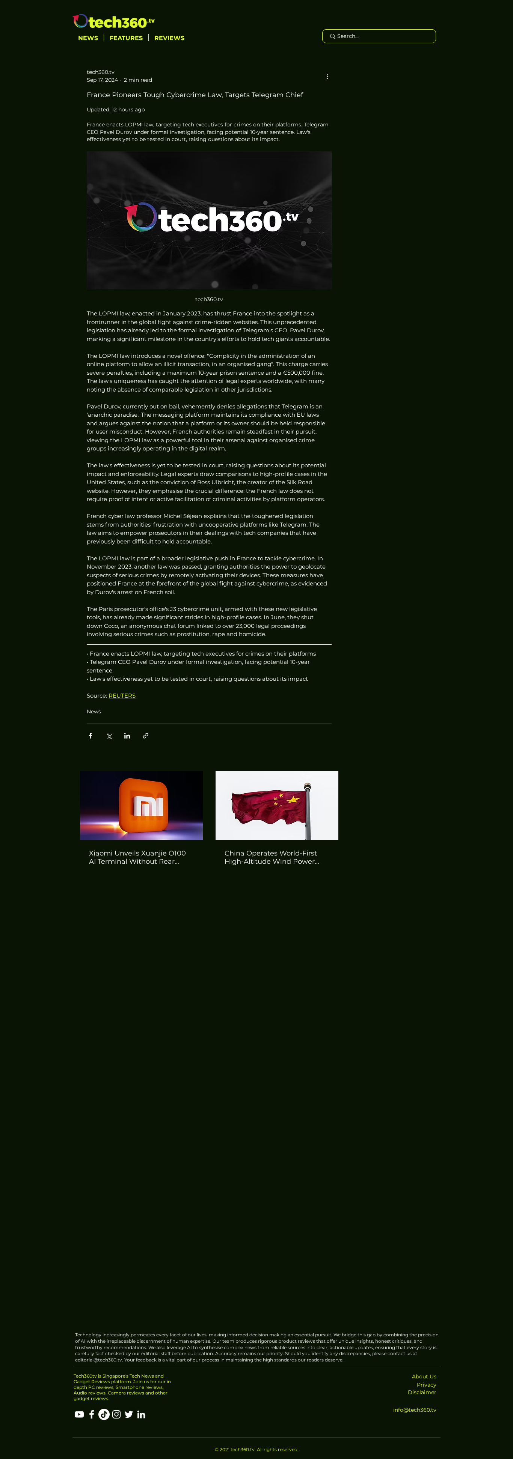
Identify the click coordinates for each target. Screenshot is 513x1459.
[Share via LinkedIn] (127, 735)
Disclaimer (422, 1392)
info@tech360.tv (414, 1409)
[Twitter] (128, 1414)
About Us (424, 1376)
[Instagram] (116, 1414)
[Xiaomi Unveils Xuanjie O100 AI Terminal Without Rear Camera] (141, 805)
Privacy (426, 1384)
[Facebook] (91, 1414)
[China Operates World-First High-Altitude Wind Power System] (277, 805)
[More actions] (327, 76)
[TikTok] (104, 1414)
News (94, 711)
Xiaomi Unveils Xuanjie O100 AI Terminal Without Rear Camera (137, 857)
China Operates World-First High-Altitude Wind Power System (271, 857)
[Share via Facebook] (90, 735)
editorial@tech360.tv (98, 1360)
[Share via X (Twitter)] (108, 735)
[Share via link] (145, 735)
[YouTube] (79, 1414)
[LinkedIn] (141, 1414)
